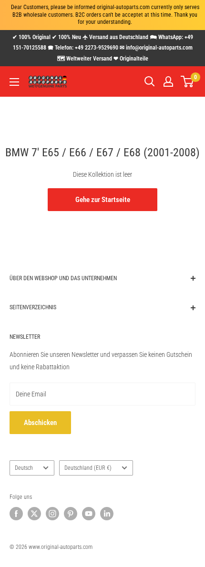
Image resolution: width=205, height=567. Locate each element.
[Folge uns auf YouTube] (88, 513)
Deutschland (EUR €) (88, 468)
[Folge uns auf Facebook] (16, 513)
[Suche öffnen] (149, 81)
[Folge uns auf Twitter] (34, 513)
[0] (188, 81)
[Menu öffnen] (14, 82)
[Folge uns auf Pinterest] (70, 513)
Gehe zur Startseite (102, 199)
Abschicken (40, 422)
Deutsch (24, 468)
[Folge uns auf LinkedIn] (106, 513)
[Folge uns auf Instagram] (52, 513)
